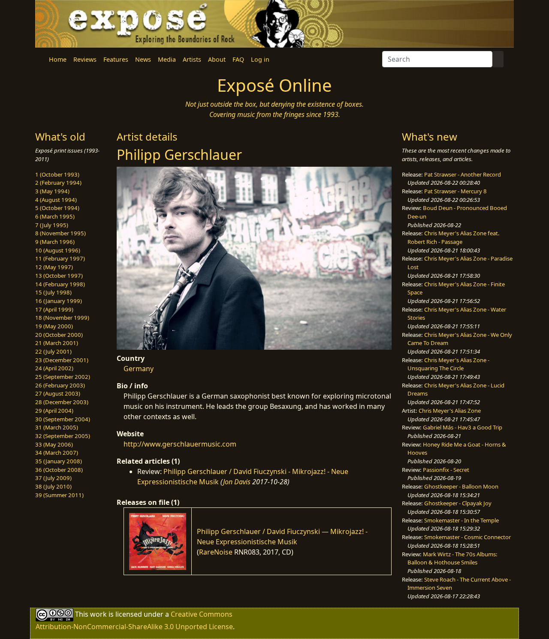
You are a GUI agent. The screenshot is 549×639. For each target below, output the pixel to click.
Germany (139, 368)
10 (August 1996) (57, 250)
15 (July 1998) (53, 292)
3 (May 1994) (52, 191)
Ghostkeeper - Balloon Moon (461, 486)
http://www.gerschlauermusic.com (180, 444)
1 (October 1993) (57, 174)
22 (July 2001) (53, 351)
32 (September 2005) (62, 436)
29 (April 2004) (54, 410)
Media (167, 59)
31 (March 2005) (56, 427)
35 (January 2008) (58, 461)
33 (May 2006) (54, 444)
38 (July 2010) (53, 486)
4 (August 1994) (56, 200)
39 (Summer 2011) (59, 495)
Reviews (85, 59)
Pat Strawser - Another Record (462, 174)
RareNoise (215, 552)
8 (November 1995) (60, 233)
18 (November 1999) (62, 317)
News (143, 59)
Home (57, 59)
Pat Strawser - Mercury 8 (455, 191)
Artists (192, 59)
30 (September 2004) (62, 419)
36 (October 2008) (59, 470)
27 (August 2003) (57, 393)
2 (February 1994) (58, 182)
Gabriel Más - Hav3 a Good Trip (462, 427)
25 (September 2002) (62, 377)
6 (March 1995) (55, 216)
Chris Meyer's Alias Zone (450, 410)
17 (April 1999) (54, 309)
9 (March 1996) (55, 242)
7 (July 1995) (51, 225)
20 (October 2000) (59, 335)
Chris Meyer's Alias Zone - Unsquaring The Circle (448, 364)
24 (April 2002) (54, 368)
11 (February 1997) (60, 258)
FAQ (238, 59)
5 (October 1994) (57, 208)
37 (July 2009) (53, 478)
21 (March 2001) (56, 343)
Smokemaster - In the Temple (461, 520)
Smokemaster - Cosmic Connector (467, 537)
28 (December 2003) (61, 402)
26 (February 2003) (60, 385)
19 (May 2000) (54, 326)
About (217, 59)
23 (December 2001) (61, 360)
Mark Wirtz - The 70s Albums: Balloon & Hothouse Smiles (452, 558)
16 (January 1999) (58, 301)
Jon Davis (236, 481)
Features (115, 59)
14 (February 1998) (60, 284)
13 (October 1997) (59, 275)
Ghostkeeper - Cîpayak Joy (458, 503)
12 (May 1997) (54, 267)
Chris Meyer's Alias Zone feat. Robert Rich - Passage (453, 237)
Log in (260, 59)
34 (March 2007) (56, 452)
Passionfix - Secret (446, 470)
